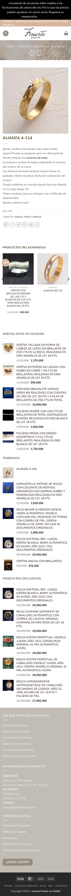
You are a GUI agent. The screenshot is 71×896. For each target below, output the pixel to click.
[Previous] (3, 286)
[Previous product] (39, 53)
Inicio (11, 46)
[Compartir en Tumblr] (37, 225)
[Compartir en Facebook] (12, 225)
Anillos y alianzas (33, 46)
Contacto (61, 885)
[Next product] (32, 53)
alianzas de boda (37, 158)
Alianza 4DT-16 (53, 290)
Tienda (8, 885)
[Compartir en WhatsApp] (6, 225)
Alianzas (57, 46)
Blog (43, 885)
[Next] (68, 286)
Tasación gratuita (26, 885)
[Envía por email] (24, 225)
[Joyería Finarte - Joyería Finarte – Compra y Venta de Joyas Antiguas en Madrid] (35, 33)
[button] (5, 33)
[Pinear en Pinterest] (31, 225)
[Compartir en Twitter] (18, 225)
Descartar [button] (44, 16)
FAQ (50, 885)
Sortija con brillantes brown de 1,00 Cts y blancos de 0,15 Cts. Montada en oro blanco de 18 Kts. (18, 298)
